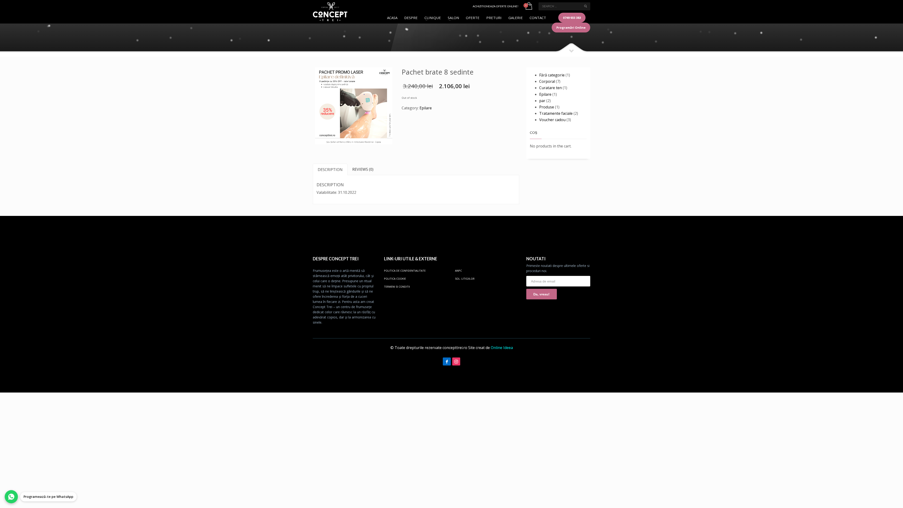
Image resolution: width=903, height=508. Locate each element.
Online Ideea (502, 347)
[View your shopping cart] (528, 6)
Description (330, 169)
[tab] (330, 169)
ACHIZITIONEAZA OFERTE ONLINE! (496, 6)
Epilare (426, 108)
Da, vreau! (541, 294)
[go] (585, 6)
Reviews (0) (362, 169)
